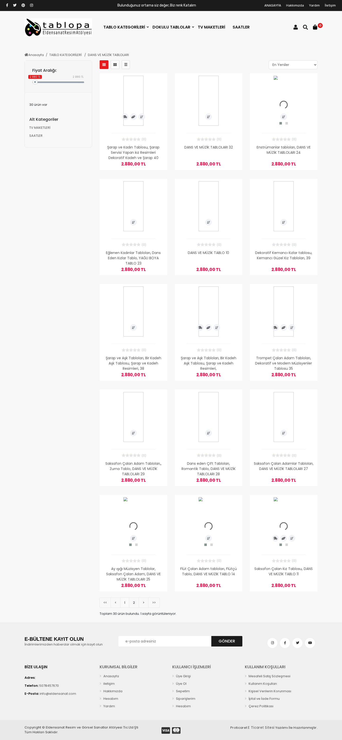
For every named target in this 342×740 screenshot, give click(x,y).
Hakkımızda (295, 5)
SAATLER (36, 135)
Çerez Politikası (260, 706)
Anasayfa (36, 54)
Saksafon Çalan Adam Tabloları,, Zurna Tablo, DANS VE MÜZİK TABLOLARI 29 (133, 468)
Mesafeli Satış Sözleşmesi (269, 676)
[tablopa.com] (58, 27)
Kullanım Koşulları (262, 683)
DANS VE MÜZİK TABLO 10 (208, 252)
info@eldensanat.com (50, 693)
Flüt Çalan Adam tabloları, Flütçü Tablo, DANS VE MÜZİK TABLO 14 (208, 571)
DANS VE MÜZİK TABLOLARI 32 (208, 147)
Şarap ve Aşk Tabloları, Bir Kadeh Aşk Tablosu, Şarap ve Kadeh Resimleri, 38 (133, 363)
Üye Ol (181, 683)
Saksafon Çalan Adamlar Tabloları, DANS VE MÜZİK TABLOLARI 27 (283, 466)
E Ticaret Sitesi (261, 727)
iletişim (109, 683)
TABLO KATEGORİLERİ (65, 54)
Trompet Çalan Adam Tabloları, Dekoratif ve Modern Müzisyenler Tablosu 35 (283, 363)
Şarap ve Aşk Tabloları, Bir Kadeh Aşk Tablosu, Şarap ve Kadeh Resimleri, (208, 363)
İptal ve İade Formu (264, 698)
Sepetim (182, 691)
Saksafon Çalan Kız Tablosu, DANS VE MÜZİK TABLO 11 (283, 571)
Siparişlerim (185, 698)
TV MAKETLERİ (39, 127)
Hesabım (110, 698)
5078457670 (42, 685)
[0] (315, 27)
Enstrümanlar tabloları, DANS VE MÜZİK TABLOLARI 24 (284, 150)
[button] (124, 27)
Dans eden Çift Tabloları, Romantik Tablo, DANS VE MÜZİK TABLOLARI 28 (209, 468)
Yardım (314, 5)
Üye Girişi (183, 676)
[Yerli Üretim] (133, 117)
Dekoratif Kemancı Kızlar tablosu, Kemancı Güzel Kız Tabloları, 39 (283, 255)
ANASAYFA (272, 5)
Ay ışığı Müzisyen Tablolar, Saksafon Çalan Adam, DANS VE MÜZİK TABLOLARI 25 (133, 574)
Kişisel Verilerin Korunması (269, 691)
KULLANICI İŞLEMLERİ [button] (191, 667)
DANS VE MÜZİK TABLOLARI (108, 54)
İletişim (330, 5)
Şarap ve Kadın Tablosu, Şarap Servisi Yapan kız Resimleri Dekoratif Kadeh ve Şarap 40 (133, 152)
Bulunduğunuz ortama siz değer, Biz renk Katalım (156, 5)
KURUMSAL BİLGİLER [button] (118, 667)
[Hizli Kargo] (125, 117)
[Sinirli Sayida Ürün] (141, 117)
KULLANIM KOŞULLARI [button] (265, 667)
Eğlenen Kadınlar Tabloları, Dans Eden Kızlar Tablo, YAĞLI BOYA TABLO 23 (133, 258)
